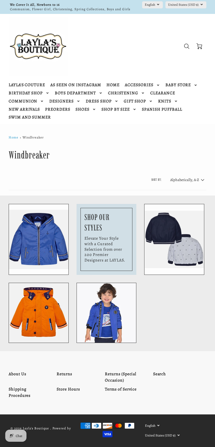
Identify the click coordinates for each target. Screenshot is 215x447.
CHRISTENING (123, 93)
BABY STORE (178, 85)
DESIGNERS (61, 101)
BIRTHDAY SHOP (26, 93)
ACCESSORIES (139, 85)
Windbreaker (33, 137)
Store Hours (68, 389)
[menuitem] (27, 85)
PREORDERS (57, 109)
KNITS (164, 101)
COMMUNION (23, 101)
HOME (113, 85)
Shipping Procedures (20, 392)
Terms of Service (121, 389)
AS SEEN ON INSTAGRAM (75, 85)
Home (13, 137)
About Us (17, 374)
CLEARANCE (162, 93)
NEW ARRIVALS (24, 109)
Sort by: (156, 180)
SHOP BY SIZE (115, 109)
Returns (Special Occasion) (120, 377)
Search (159, 374)
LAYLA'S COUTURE (27, 85)
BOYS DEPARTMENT (75, 93)
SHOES (82, 109)
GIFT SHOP (135, 101)
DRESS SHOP (99, 101)
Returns (64, 374)
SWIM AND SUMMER (30, 117)
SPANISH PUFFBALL (162, 109)
